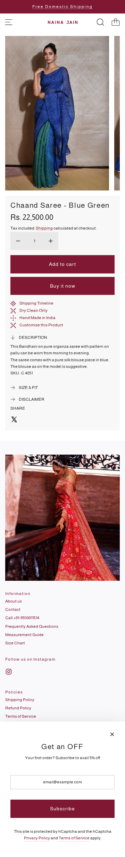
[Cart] (115, 22)
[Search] (100, 22)
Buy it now (62, 286)
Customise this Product (41, 325)
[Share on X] (14, 420)
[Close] (112, 734)
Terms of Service (74, 838)
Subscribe (62, 808)
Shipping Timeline (36, 303)
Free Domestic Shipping (62, 6)
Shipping (44, 228)
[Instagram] (8, 671)
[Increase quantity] (50, 241)
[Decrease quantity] (18, 241)
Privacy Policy (37, 838)
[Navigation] (8, 22)
